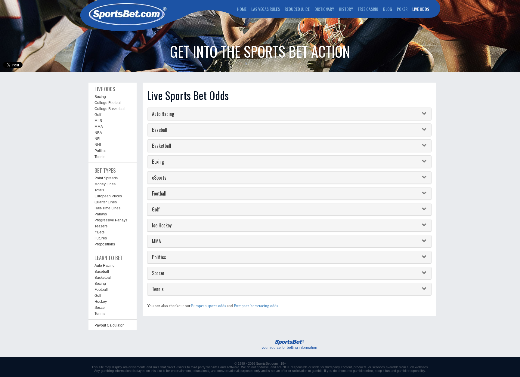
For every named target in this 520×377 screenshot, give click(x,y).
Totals (99, 190)
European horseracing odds (256, 305)
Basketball (103, 277)
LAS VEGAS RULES (265, 9)
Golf (97, 115)
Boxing (100, 97)
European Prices (108, 196)
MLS (98, 121)
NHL (98, 145)
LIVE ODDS (420, 9)
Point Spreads (106, 178)
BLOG (387, 9)
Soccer (100, 308)
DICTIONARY (324, 9)
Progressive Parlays (110, 220)
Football (101, 289)
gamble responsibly (411, 370)
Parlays (100, 214)
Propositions (104, 244)
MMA (98, 127)
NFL (97, 139)
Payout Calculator (109, 325)
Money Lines (105, 184)
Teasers (100, 226)
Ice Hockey (162, 225)
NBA (98, 133)
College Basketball (109, 109)
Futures (100, 238)
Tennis (99, 157)
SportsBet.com (267, 363)
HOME (241, 9)
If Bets (99, 232)
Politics (100, 151)
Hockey (100, 301)
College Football (108, 103)
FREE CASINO (368, 9)
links (156, 367)
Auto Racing (104, 265)
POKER (402, 9)
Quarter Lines (105, 202)
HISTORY (346, 9)
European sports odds (208, 305)
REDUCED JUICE (297, 9)
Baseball (101, 271)
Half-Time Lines (107, 208)
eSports (159, 178)
